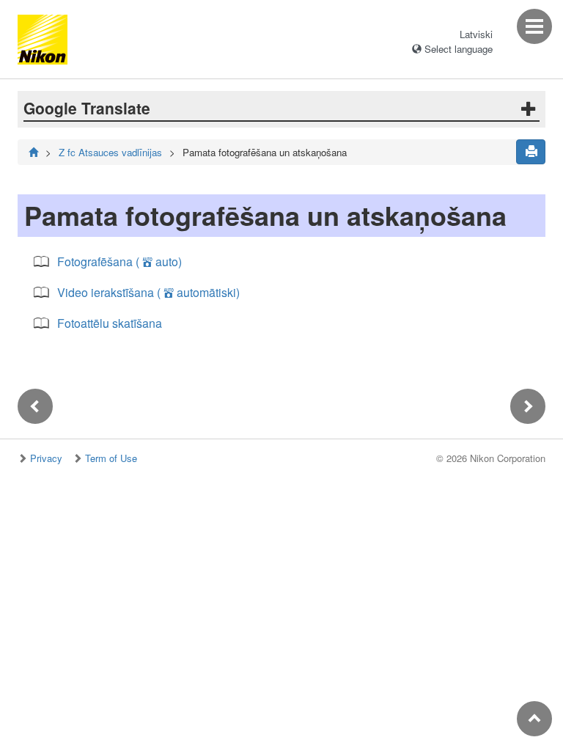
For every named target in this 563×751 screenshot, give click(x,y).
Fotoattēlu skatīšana (109, 323)
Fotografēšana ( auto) (119, 261)
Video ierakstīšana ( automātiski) (148, 292)
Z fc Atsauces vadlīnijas (110, 152)
